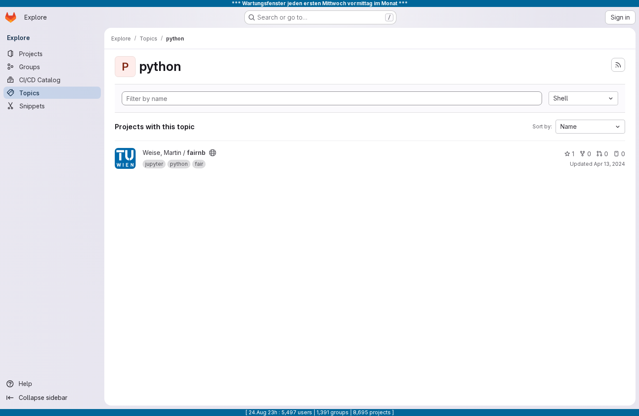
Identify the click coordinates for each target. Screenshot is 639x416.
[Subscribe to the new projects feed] (618, 65)
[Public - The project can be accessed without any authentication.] (212, 152)
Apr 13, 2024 (609, 164)
